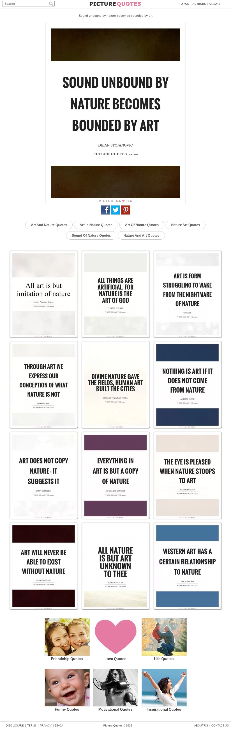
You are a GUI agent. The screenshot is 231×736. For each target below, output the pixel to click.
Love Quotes (115, 659)
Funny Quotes (67, 709)
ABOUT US (201, 725)
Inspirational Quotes (164, 709)
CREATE (214, 3)
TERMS (32, 725)
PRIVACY (46, 725)
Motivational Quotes (115, 709)
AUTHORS (199, 3)
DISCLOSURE (15, 725)
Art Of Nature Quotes (142, 225)
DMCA (59, 725)
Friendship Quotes (67, 659)
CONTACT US (220, 725)
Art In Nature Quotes (96, 225)
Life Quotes (164, 659)
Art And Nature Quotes (49, 225)
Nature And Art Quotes (141, 235)
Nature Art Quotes (185, 225)
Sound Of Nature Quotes (91, 235)
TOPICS (184, 3)
